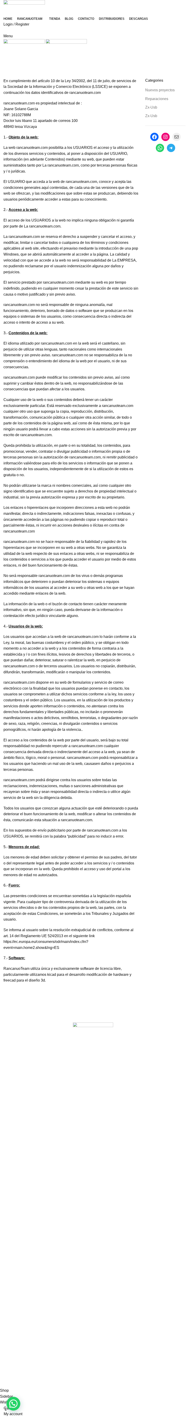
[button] (13, 1404)
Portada (9, 76)
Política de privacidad (37, 1384)
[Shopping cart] (4, 30)
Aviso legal (67, 1384)
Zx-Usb (151, 107)
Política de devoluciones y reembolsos (110, 1384)
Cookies (10, 1384)
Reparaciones (156, 99)
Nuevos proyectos (160, 90)
